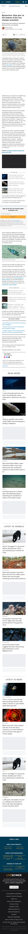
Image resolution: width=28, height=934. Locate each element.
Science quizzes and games (8, 866)
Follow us (16, 34)
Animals (3, 12)
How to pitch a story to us (14, 919)
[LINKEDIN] (7, 357)
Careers (14, 914)
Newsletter (23, 34)
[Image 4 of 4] (23, 251)
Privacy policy (14, 904)
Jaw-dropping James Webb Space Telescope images (8, 856)
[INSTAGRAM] (5, 357)
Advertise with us (14, 909)
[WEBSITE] (9, 357)
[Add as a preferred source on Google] (14, 887)
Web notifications (14, 911)
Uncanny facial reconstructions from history (20, 859)
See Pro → (18, 1)
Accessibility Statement (14, 893)
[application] (14, 161)
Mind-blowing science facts (20, 868)
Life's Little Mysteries (8, 846)
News (21, 29)
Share (5, 34)
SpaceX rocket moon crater (14, 5)
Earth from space (20, 846)
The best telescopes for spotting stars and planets (8, 869)
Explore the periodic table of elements (8, 859)
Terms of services (15, 220)
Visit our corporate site (16, 882)
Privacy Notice (17, 221)
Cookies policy (14, 906)
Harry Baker (9, 27)
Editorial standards (14, 917)
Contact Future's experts (14, 896)
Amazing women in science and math (20, 856)
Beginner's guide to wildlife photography (20, 867)
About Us (14, 898)
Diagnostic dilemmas (8, 848)
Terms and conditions (14, 901)
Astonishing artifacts (20, 848)
